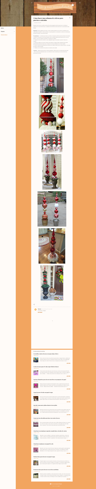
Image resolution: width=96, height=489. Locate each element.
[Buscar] (80, 3)
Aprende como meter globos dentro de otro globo (45, 405)
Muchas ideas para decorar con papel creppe (44, 456)
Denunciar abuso (4, 34)
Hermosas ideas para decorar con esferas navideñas (45, 469)
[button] (69, 18)
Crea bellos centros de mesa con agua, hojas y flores (45, 354)
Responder (40, 312)
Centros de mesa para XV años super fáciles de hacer (46, 366)
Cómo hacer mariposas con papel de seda (43, 444)
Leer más (68, 363)
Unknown (39, 309)
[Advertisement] (77, 32)
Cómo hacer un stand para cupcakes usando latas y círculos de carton (50, 431)
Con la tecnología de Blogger (56, 483)
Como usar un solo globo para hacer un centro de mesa (46, 418)
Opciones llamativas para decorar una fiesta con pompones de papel (49, 379)
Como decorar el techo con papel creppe (43, 392)
